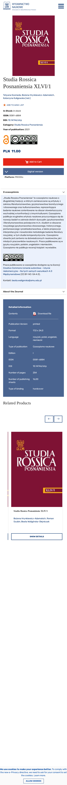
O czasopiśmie (11, 192)
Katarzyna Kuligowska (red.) (17, 98)
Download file (44, 313)
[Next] (58, 419)
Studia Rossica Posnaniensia (28, 125)
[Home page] (19, 6)
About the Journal (13, 291)
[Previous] (49, 419)
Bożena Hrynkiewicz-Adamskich (38, 95)
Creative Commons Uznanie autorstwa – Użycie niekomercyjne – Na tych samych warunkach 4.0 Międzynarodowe (27, 271)
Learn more (39, 775)
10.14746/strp (15, 120)
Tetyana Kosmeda (12, 95)
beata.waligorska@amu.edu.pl (27, 280)
